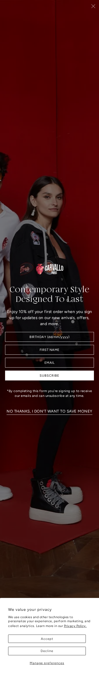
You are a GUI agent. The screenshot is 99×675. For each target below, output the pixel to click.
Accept (47, 639)
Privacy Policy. (75, 626)
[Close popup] (93, 6)
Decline (47, 651)
